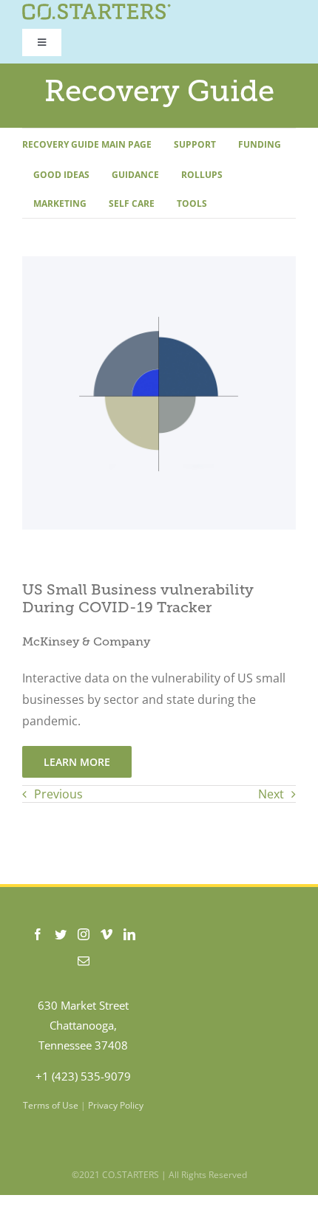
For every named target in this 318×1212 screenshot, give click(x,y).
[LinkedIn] (129, 934)
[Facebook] (38, 934)
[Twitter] (61, 934)
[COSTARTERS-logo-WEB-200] (96, 9)
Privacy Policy (115, 1105)
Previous (58, 794)
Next (271, 794)
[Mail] (83, 961)
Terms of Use (50, 1105)
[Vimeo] (106, 934)
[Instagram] (83, 934)
